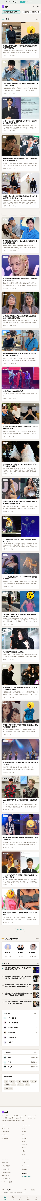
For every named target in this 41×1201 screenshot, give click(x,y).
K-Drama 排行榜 (11, 1027)
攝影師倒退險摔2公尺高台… (11, 12)
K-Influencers (6, 1131)
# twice (12, 1081)
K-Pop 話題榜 (10, 1018)
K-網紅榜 (8, 1042)
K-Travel (24, 1144)
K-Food (24, 1141)
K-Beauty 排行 (6, 1169)
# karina (20, 1085)
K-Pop (24, 1131)
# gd (13, 1085)
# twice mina (8, 1088)
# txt (6, 1081)
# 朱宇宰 (25, 1081)
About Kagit (5, 1128)
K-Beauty (25, 1138)
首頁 (23, 1128)
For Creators (5, 1138)
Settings (24, 1169)
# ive (27, 1085)
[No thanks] (34, 2)
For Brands (5, 1135)
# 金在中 (7, 1085)
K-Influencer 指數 (7, 1182)
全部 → (37, 19)
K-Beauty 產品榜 (11, 1023)
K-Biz (23, 1151)
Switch (22, 2)
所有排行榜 (5, 1162)
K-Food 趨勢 (9, 1032)
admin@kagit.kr (26, 1176)
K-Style (24, 1148)
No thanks (29, 2)
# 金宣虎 (33, 1081)
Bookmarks (25, 1166)
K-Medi (24, 1154)
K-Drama (24, 1135)
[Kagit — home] (5, 6)
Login (23, 1162)
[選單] (37, 6)
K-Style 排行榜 (10, 1037)
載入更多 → (20, 929)
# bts (18, 1081)
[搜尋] (34, 6)
